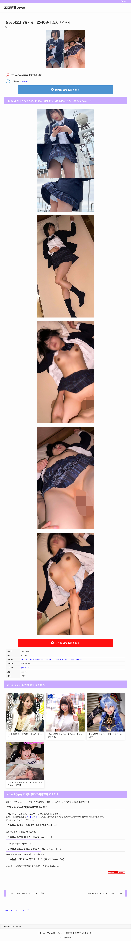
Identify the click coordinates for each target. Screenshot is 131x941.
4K (22, 659)
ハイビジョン (29, 659)
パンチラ (49, 659)
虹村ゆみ (24, 81)
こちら (37, 820)
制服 (72, 659)
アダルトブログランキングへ (17, 910)
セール (37, 817)
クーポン (29, 817)
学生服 (56, 659)
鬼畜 (61, 659)
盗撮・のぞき (40, 659)
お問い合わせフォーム (83, 933)
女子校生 (78, 659)
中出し (67, 659)
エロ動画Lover (14, 7)
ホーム (42, 933)
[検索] (125, 1)
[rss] (122, 1)
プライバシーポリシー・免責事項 (59, 933)
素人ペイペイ (26, 668)
